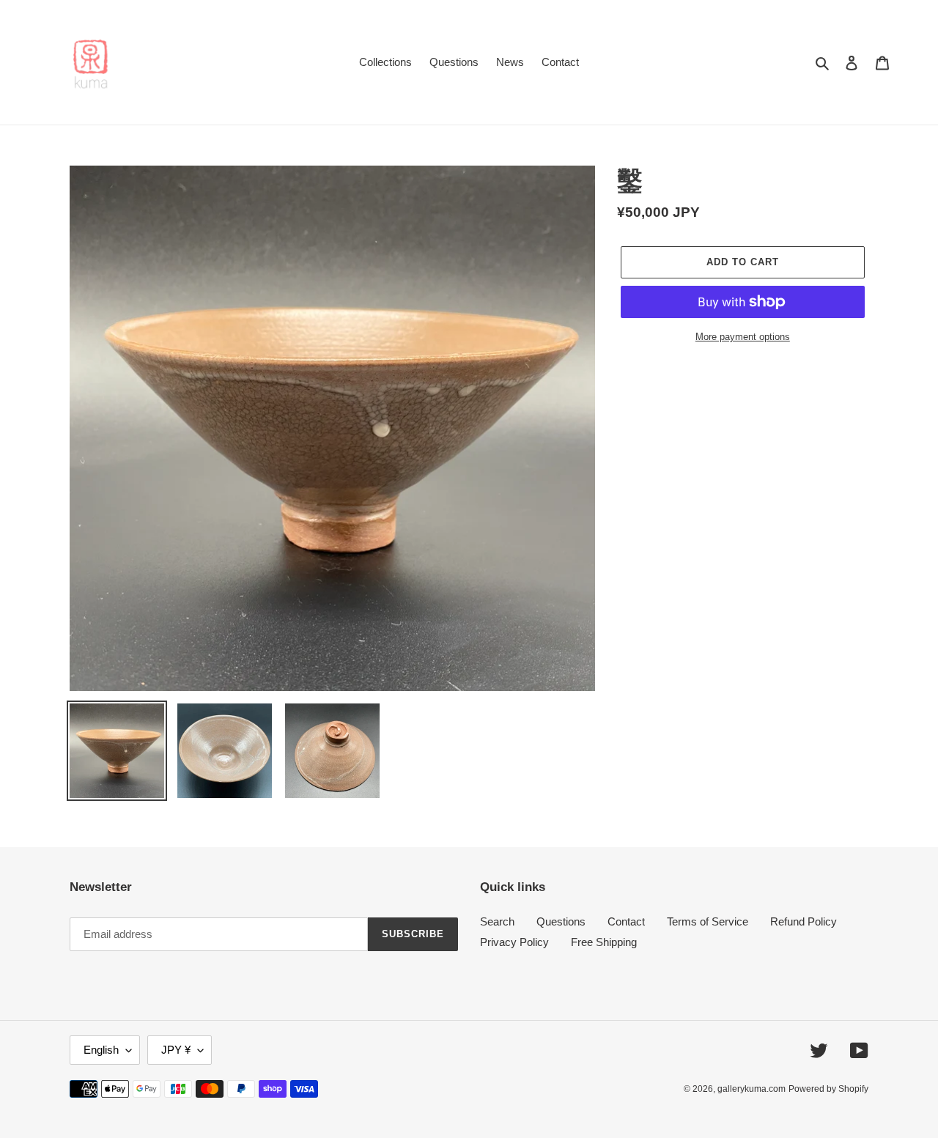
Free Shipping (604, 942)
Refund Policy (803, 921)
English (101, 1049)
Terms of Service (707, 921)
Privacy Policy (514, 942)
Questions (561, 921)
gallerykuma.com (751, 1089)
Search (497, 921)
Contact (626, 921)
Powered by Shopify (828, 1089)
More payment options (742, 336)
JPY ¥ (176, 1049)
